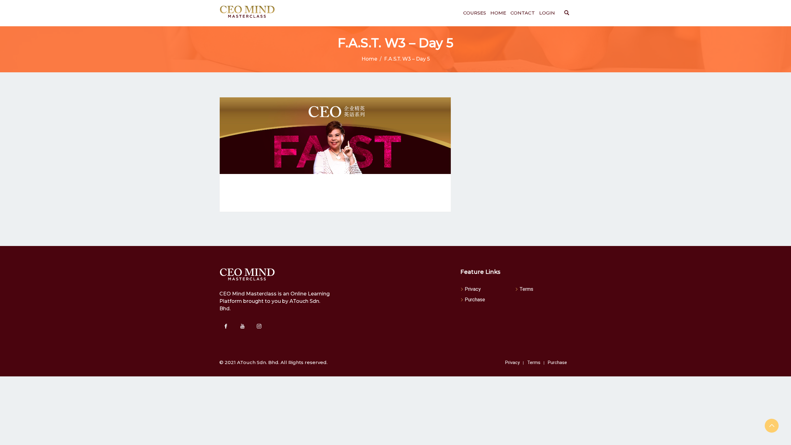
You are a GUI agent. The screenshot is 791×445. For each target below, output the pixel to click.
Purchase (475, 300)
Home (498, 13)
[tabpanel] (335, 192)
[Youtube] (242, 326)
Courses (474, 13)
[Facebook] (225, 326)
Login (547, 13)
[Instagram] (259, 326)
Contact (522, 13)
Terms (526, 289)
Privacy (473, 289)
